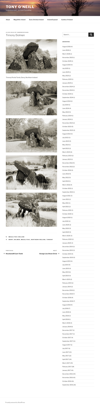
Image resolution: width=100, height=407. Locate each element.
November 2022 (67, 166)
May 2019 (65, 272)
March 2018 (66, 323)
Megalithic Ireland (19, 19)
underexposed (23, 32)
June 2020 (65, 225)
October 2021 (66, 188)
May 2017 (65, 356)
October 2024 (66, 94)
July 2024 (65, 105)
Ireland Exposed (52, 19)
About (8, 19)
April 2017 (65, 359)
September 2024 (67, 97)
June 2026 (65, 50)
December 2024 (67, 86)
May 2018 (65, 316)
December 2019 (67, 246)
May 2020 (65, 228)
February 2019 (66, 283)
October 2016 (66, 381)
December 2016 (67, 374)
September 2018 (67, 301)
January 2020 (66, 243)
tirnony (49, 239)
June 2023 (65, 141)
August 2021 (66, 195)
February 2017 (66, 366)
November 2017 (67, 334)
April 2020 (65, 232)
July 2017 (65, 348)
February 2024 (67, 115)
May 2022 (65, 177)
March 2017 (66, 363)
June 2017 (65, 352)
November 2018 (67, 294)
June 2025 (65, 72)
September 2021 (67, 192)
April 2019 (65, 275)
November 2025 (67, 57)
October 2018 (66, 297)
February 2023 (67, 155)
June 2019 (65, 268)
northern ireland (38, 239)
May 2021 (65, 203)
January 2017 (66, 370)
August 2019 (66, 261)
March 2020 (66, 235)
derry (11, 239)
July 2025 (65, 68)
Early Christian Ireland (36, 19)
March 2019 (66, 279)
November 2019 (67, 250)
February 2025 (67, 79)
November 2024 (67, 90)
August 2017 (66, 345)
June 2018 (65, 312)
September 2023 (67, 130)
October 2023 (66, 126)
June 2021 (65, 199)
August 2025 (66, 65)
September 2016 (67, 385)
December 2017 (67, 330)
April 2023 (65, 148)
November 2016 (67, 377)
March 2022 (66, 185)
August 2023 (66, 134)
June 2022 (65, 174)
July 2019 (65, 265)
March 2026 (66, 54)
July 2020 (65, 221)
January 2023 (66, 159)
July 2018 (65, 308)
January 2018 (66, 326)
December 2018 (67, 290)
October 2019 (66, 254)
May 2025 (65, 75)
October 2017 (66, 337)
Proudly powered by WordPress (15, 402)
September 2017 (67, 341)
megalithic (25, 239)
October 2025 (66, 61)
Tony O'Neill (20, 7)
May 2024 (65, 112)
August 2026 (66, 46)
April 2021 (65, 206)
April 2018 (65, 319)
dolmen (17, 239)
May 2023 (65, 145)
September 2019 (67, 257)
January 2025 (66, 83)
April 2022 (65, 181)
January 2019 (66, 286)
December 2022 (67, 163)
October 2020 (66, 214)
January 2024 (66, 119)
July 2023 (65, 137)
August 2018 (66, 305)
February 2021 (66, 210)
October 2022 (66, 170)
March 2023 (66, 152)
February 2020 (67, 239)
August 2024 (66, 101)
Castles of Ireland (67, 19)
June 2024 (65, 108)
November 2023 (67, 123)
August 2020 (66, 217)
